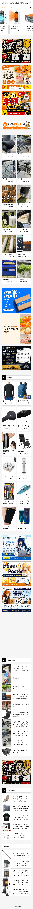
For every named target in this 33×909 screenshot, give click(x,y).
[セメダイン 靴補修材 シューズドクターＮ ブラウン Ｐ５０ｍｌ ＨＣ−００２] (9, 489)
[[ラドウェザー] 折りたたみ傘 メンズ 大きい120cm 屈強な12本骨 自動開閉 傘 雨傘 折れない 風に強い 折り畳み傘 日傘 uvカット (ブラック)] (24, 414)
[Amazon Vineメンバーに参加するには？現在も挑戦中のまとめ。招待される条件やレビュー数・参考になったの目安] (9, 192)
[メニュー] (30, 7)
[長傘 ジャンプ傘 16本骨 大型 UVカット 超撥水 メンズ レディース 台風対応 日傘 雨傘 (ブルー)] (24, 489)
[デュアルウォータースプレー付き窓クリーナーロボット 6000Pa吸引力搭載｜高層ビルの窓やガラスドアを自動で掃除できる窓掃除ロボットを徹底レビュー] (24, 217)
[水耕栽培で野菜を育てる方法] (24, 267)
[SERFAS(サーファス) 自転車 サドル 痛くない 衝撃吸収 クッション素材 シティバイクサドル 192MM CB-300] (9, 414)
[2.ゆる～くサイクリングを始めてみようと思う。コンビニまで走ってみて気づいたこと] (9, 167)
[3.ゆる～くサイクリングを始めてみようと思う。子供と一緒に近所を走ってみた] (24, 142)
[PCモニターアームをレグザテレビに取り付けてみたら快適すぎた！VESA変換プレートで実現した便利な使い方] (24, 192)
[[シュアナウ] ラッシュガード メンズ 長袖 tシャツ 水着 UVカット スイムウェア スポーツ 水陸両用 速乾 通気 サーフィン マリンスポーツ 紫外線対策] (9, 389)
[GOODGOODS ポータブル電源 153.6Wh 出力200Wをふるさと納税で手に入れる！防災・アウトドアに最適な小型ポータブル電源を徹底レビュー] (9, 267)
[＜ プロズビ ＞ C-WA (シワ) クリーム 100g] (24, 514)
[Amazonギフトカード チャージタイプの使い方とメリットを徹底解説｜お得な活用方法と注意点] (24, 242)
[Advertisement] (16, 637)
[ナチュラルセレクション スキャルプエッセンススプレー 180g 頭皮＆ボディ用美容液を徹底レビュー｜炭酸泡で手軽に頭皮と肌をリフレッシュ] (9, 242)
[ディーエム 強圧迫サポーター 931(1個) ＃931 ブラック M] (9, 514)
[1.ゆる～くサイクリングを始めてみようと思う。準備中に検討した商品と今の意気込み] (24, 167)
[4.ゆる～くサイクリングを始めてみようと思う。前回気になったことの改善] (9, 142)
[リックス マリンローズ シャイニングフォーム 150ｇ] (24, 464)
